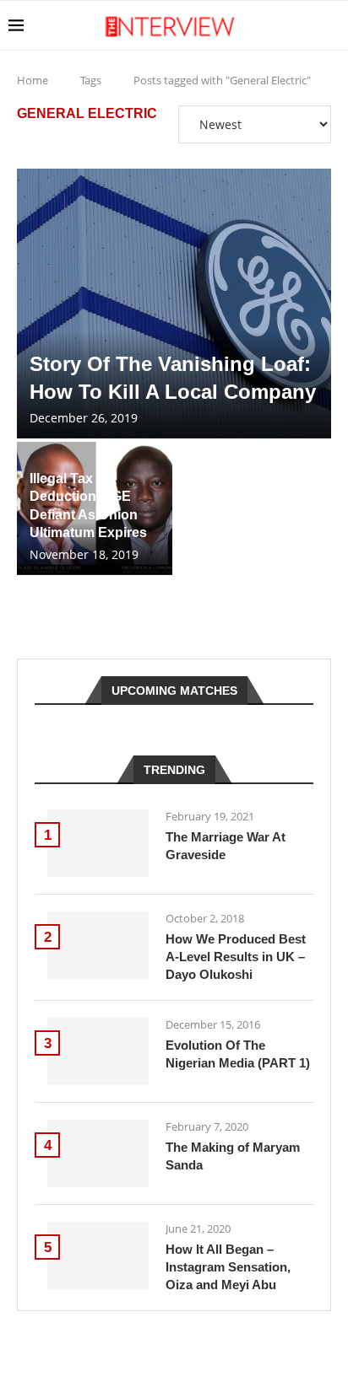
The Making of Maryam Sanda (233, 1156)
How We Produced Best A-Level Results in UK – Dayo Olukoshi (236, 956)
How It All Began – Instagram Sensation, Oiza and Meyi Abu (228, 1267)
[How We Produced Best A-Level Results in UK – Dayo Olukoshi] (98, 945)
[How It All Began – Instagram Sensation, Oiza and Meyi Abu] (98, 1255)
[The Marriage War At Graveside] (98, 843)
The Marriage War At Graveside (225, 846)
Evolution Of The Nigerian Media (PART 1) (238, 1054)
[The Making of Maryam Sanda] (98, 1153)
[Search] (331, 25)
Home (32, 80)
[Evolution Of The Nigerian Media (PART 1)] (98, 1051)
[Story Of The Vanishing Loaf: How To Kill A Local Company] (174, 303)
